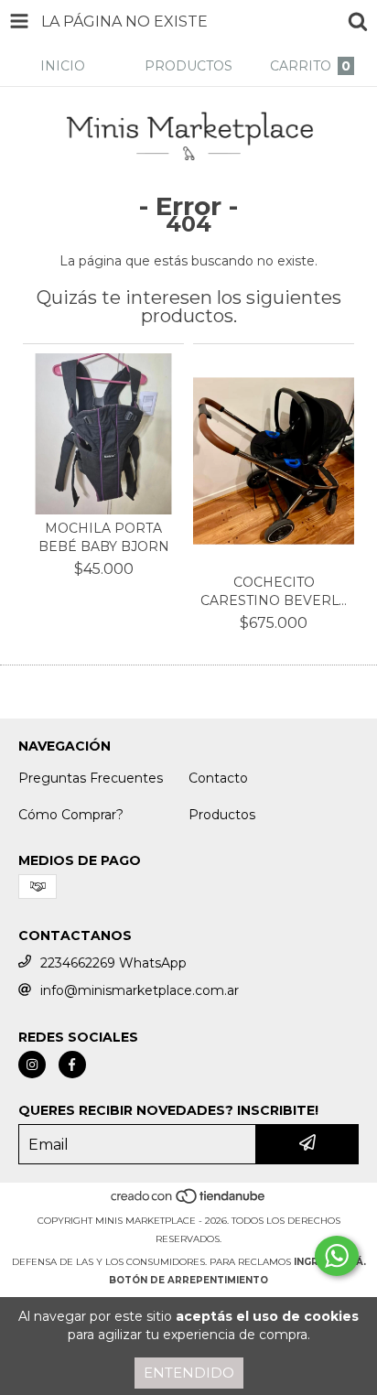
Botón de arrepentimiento (188, 1280)
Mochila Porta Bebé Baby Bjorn (103, 537)
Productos (221, 814)
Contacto (218, 778)
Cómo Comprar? (71, 814)
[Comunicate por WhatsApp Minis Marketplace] (337, 1256)
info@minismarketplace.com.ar (139, 990)
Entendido (189, 1372)
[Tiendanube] (189, 1202)
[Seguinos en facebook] (72, 1064)
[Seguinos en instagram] (32, 1064)
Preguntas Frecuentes (90, 778)
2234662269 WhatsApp (113, 963)
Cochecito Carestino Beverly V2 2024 (273, 592)
